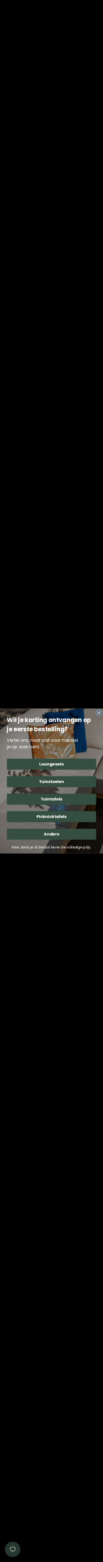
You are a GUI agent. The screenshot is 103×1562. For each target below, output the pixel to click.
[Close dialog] (99, 713)
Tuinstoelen (51, 781)
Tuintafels (51, 799)
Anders (51, 834)
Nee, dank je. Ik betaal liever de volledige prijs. (51, 847)
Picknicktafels (51, 816)
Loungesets (51, 764)
